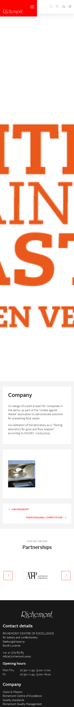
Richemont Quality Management (22, 704)
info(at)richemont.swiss (17, 656)
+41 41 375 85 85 (13, 652)
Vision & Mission (12, 692)
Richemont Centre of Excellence (22, 696)
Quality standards (13, 700)
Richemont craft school (13, 11)
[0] (57, 7)
